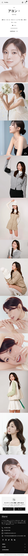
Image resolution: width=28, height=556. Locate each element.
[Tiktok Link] (8, 539)
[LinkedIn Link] (14, 539)
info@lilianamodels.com (10, 533)
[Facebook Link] (3, 539)
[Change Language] (22, 2)
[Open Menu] (2, 2)
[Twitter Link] (11, 539)
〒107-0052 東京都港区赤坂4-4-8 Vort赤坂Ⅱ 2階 (14, 535)
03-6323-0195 (7, 530)
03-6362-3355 (7, 527)
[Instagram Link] (6, 539)
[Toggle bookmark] (19, 11)
